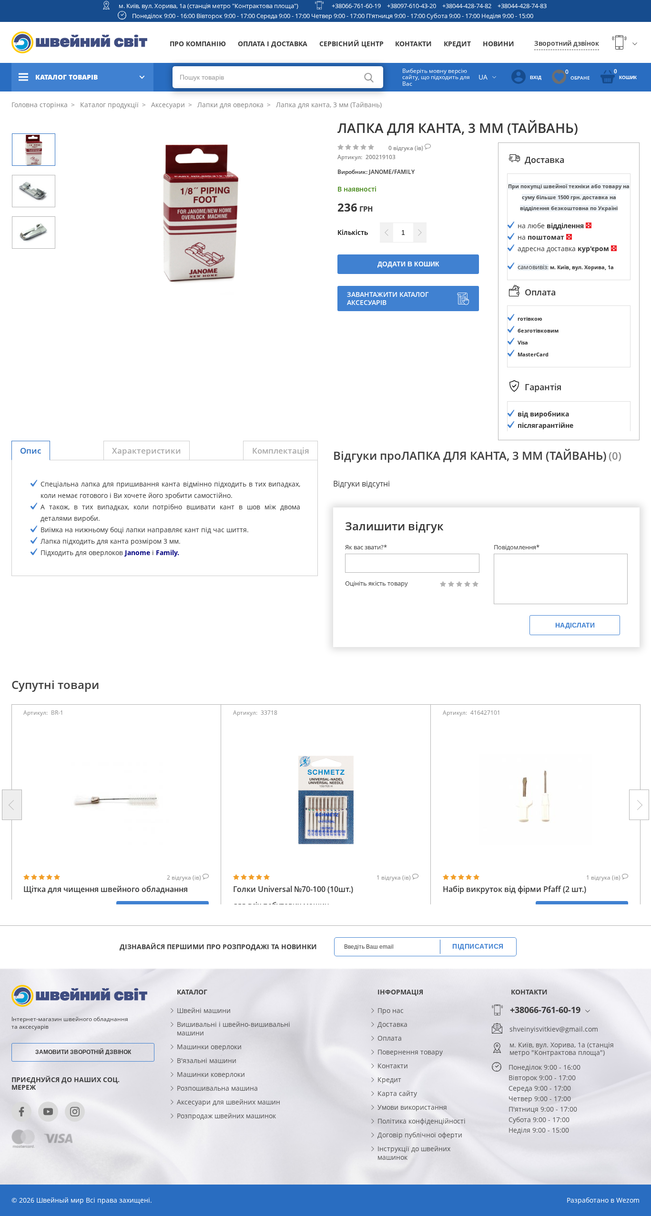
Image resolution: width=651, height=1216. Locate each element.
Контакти (413, 43)
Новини (498, 43)
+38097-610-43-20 (411, 5)
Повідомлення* (516, 547)
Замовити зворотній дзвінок (83, 1052)
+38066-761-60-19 (356, 5)
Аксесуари (167, 104)
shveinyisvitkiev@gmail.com (553, 1029)
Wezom (628, 1200)
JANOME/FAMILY (392, 172)
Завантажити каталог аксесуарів (388, 298)
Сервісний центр (351, 43)
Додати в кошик (408, 264)
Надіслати (575, 625)
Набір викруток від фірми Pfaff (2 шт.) (514, 889)
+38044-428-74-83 (522, 5)
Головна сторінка (39, 104)
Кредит (457, 43)
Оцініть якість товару (376, 583)
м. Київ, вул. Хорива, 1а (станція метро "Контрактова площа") (208, 5)
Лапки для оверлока (229, 104)
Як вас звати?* (366, 547)
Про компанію (198, 43)
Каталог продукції (108, 104)
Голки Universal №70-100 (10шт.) (293, 889)
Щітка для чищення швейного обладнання (105, 889)
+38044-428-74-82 (466, 5)
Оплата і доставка (272, 43)
